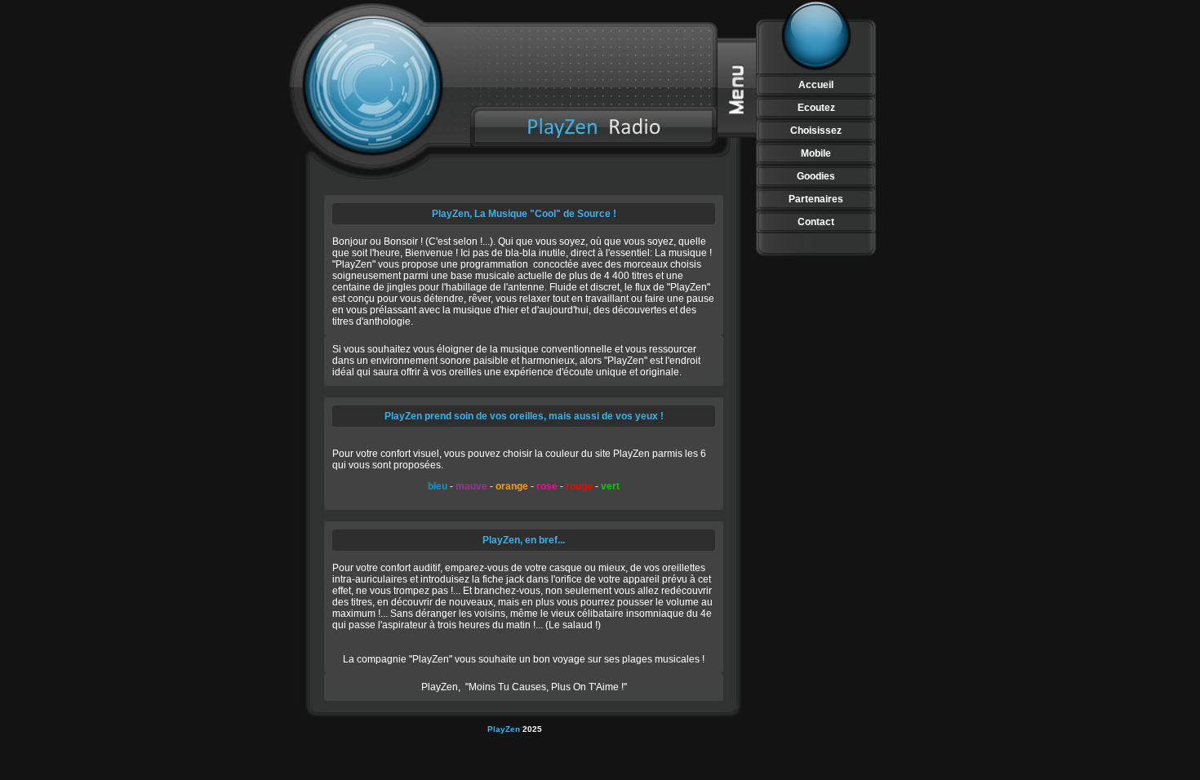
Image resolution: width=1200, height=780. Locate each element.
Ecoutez (816, 107)
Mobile (816, 153)
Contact (816, 222)
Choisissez (816, 130)
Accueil (815, 85)
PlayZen (504, 729)
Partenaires (816, 199)
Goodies (816, 176)
